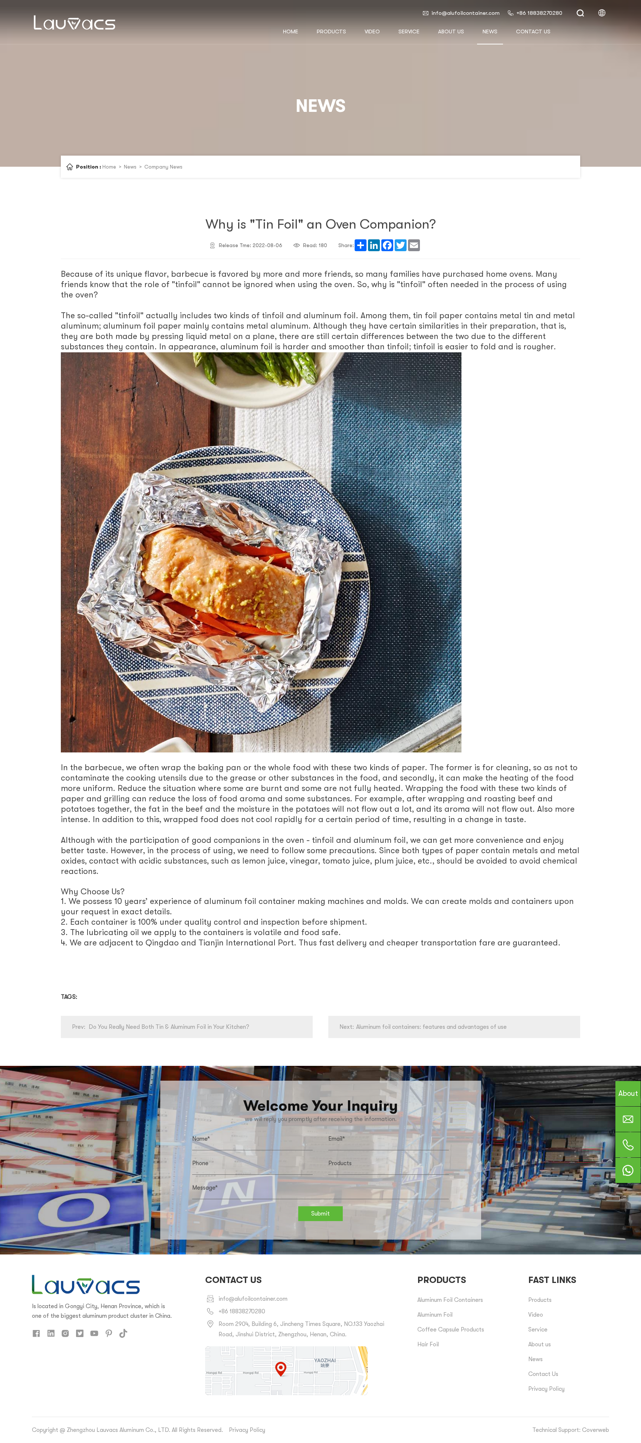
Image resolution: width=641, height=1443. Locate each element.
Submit (320, 1213)
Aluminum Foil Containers (450, 1300)
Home (109, 167)
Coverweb (595, 1430)
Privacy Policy (546, 1389)
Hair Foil (428, 1344)
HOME (290, 31)
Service (409, 31)
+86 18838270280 (539, 13)
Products (331, 31)
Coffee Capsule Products (450, 1329)
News (490, 31)
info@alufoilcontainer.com (465, 13)
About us (451, 31)
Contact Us (543, 1374)
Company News (163, 167)
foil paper (444, 315)
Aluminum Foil (435, 1314)
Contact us (533, 31)
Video (372, 31)
